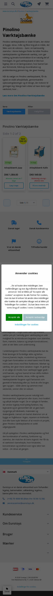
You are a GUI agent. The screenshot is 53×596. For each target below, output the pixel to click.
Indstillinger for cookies (26, 324)
